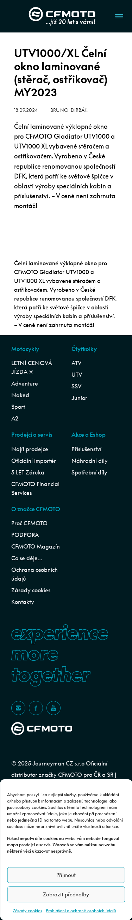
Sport (18, 406)
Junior (79, 397)
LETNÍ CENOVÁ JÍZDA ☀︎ (31, 367)
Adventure (24, 383)
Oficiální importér (33, 460)
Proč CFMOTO (29, 523)
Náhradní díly (89, 460)
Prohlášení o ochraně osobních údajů (81, 910)
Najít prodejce (29, 449)
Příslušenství (86, 449)
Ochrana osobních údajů (34, 574)
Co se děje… (26, 558)
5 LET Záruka (27, 472)
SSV (76, 386)
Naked (20, 395)
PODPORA (25, 534)
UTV (76, 374)
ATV (76, 363)
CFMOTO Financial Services (35, 488)
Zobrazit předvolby (66, 894)
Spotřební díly (89, 472)
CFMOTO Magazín (35, 546)
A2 (14, 418)
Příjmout (66, 875)
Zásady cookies (27, 910)
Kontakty (22, 601)
